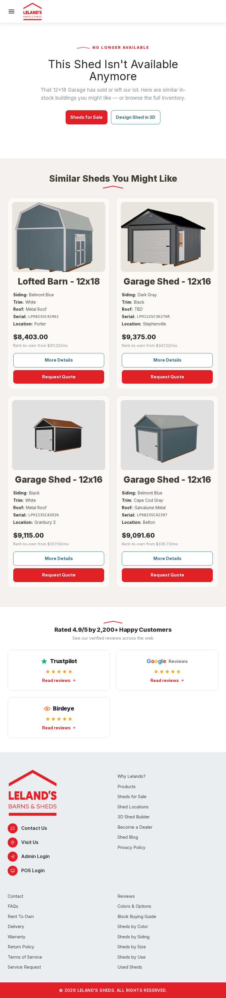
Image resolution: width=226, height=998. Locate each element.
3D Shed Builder (133, 816)
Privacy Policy (131, 847)
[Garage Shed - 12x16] (167, 237)
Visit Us (30, 842)
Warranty (16, 936)
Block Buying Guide (136, 916)
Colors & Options (134, 906)
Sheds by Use (131, 956)
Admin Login (35, 856)
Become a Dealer (134, 827)
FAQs (13, 906)
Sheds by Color (132, 926)
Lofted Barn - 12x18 (58, 281)
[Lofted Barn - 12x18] (58, 237)
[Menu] (11, 11)
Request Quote (59, 376)
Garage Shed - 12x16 (167, 281)
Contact (15, 896)
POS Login (33, 870)
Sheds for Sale (86, 117)
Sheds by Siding (133, 936)
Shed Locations (133, 806)
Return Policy (21, 946)
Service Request (24, 966)
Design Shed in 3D (135, 117)
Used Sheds (129, 966)
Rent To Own (21, 916)
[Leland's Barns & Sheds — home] (32, 11)
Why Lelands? (131, 776)
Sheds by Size (131, 946)
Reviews (126, 896)
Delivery (16, 926)
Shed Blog (127, 837)
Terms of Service (25, 956)
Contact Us (34, 828)
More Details (59, 359)
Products (126, 786)
